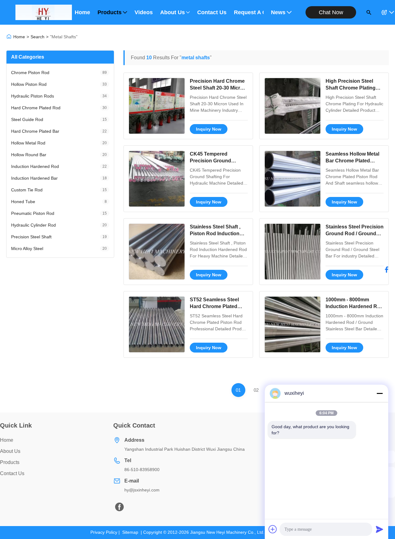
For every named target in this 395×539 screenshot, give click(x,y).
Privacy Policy (103, 532)
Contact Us (212, 12)
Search (37, 36)
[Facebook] (386, 269)
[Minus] (379, 393)
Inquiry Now (208, 129)
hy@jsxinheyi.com (142, 489)
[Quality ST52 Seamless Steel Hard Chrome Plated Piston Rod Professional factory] (157, 324)
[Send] (380, 529)
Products (110, 12)
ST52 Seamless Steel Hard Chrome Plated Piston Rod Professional (218, 306)
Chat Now (331, 12)
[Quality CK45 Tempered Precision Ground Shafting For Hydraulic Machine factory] (157, 179)
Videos (144, 12)
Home (82, 12)
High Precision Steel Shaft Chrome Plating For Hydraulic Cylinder (352, 88)
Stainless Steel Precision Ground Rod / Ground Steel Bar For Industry (355, 233)
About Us (172, 12)
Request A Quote (249, 12)
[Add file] (272, 529)
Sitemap (130, 532)
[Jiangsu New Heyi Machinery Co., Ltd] (43, 12)
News (278, 12)
